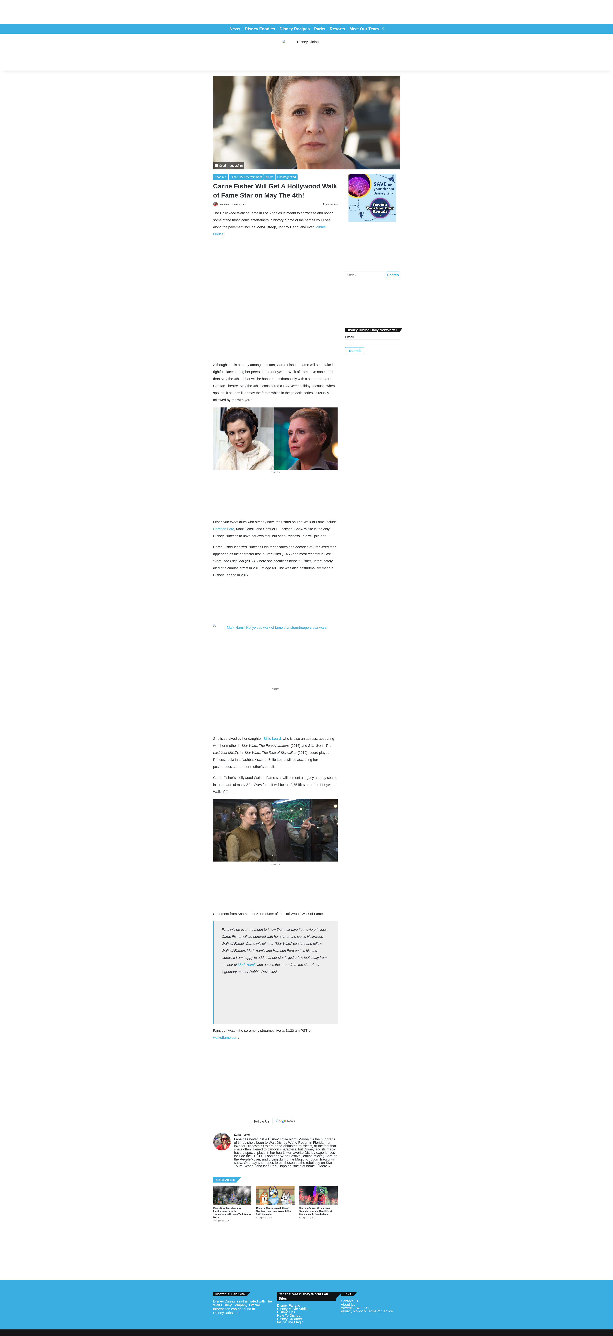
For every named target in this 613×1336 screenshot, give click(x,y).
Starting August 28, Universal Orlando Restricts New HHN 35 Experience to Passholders (315, 1211)
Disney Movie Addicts (293, 1309)
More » (324, 1166)
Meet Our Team (364, 28)
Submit (355, 351)
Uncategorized (286, 177)
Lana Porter (224, 204)
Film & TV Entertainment (246, 177)
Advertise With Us (355, 1308)
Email (349, 337)
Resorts (337, 28)
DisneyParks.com (226, 1313)
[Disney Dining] (306, 52)
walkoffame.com (225, 1038)
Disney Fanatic (288, 1305)
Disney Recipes (295, 28)
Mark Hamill (247, 965)
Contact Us (349, 1301)
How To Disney (288, 1315)
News (235, 28)
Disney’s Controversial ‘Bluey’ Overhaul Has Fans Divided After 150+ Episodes (274, 1211)
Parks (319, 28)
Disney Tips (286, 1312)
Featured (220, 177)
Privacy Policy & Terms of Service (367, 1311)
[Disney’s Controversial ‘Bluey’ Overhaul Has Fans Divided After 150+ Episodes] (275, 1195)
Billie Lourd (272, 739)
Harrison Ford (223, 529)
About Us (348, 1304)
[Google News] (285, 1121)
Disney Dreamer (289, 1319)
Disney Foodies (260, 28)
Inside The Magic (290, 1322)
